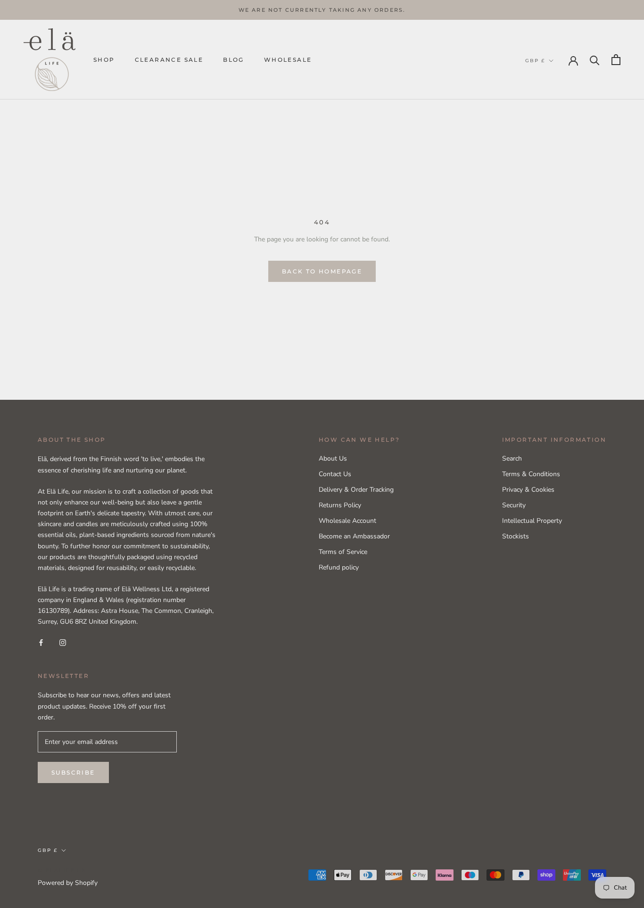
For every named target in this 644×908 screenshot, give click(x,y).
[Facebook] (41, 642)
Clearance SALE (169, 59)
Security (514, 505)
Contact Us (335, 474)
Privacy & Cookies (528, 489)
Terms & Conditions (531, 474)
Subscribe (73, 772)
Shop (104, 59)
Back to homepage (322, 271)
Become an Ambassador (354, 536)
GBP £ (535, 61)
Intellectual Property (532, 520)
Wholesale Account (347, 520)
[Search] (595, 60)
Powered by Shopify (68, 882)
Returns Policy (340, 505)
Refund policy (339, 567)
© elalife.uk (62, 870)
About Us (333, 458)
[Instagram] (62, 642)
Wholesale (288, 59)
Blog (233, 59)
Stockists (515, 536)
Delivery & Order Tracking (356, 489)
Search (512, 458)
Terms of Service (343, 551)
